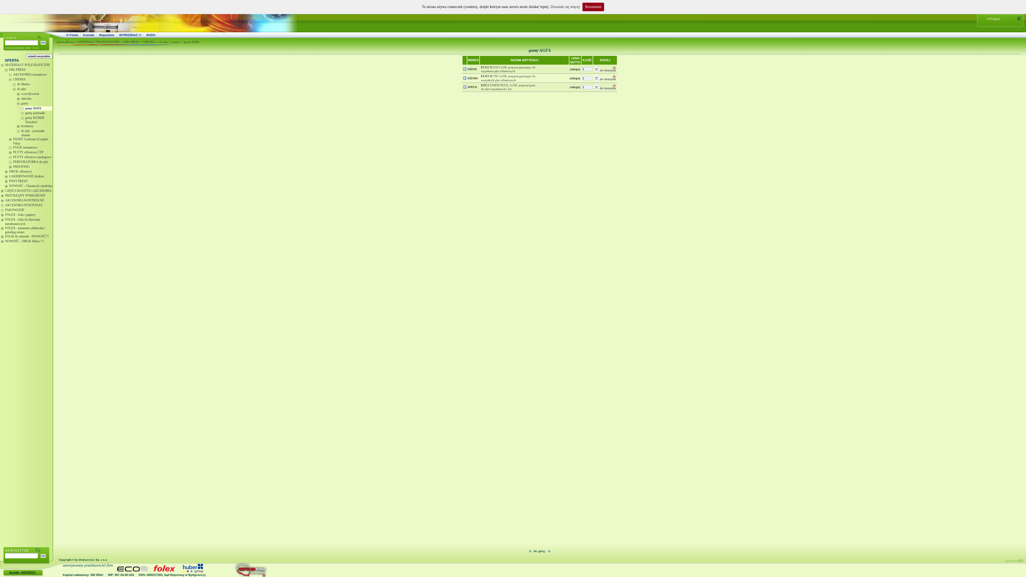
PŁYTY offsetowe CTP (28, 152)
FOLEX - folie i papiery (20, 215)
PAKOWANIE (14, 210)
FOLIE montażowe (25, 147)
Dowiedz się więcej (565, 7)
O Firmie (72, 35)
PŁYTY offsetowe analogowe (32, 157)
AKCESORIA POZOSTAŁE (23, 205)
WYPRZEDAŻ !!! (130, 35)
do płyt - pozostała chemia (32, 133)
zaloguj (575, 69)
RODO (151, 35)
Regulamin (106, 35)
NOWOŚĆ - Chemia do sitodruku (30, 186)
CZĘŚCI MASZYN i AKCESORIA (28, 191)
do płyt (21, 89)
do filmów (23, 84)
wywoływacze (30, 94)
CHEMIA (19, 79)
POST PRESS (18, 181)
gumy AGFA (33, 108)
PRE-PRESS (17, 70)
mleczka (26, 98)
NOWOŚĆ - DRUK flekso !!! (24, 241)
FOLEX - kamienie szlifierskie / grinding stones (25, 230)
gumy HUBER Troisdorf (34, 120)
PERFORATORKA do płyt (30, 162)
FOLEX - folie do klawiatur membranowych (22, 222)
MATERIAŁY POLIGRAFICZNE (27, 65)
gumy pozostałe (35, 113)
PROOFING (21, 167)
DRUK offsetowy (20, 171)
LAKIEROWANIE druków (26, 176)
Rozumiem (593, 7)
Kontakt (88, 35)
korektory (27, 126)
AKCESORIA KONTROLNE (24, 200)
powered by (1014, 561)
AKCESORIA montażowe (30, 74)
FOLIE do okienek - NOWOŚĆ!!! (27, 236)
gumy (24, 103)
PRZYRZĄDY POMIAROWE (25, 195)
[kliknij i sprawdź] (236, 570)
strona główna (65, 42)
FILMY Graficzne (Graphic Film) (30, 141)
